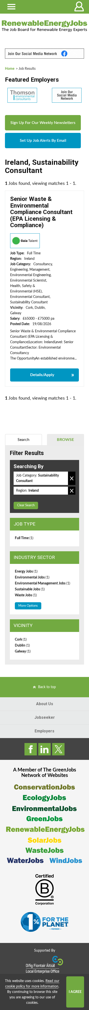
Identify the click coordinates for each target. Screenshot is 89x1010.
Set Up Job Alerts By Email (43, 141)
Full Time (24, 538)
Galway (23, 651)
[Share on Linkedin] (44, 749)
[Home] (44, 26)
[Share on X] (58, 749)
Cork (21, 639)
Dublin (22, 645)
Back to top (47, 687)
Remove (71, 478)
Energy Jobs (26, 571)
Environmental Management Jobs (42, 583)
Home (9, 69)
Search (23, 440)
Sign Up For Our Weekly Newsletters (42, 123)
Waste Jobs (26, 595)
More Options (28, 605)
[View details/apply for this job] (25, 240)
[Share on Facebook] (30, 749)
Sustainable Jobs (30, 589)
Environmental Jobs (32, 577)
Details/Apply (42, 375)
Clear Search (26, 505)
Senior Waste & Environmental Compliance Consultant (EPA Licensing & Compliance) (41, 212)
